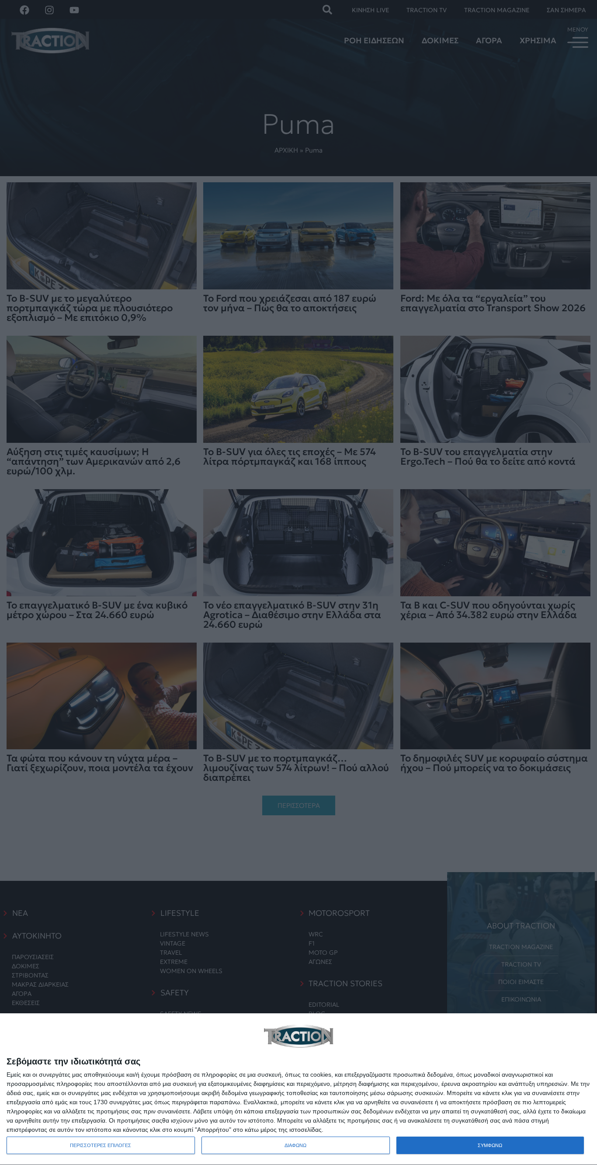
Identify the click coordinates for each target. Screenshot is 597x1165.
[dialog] (298, 1089)
